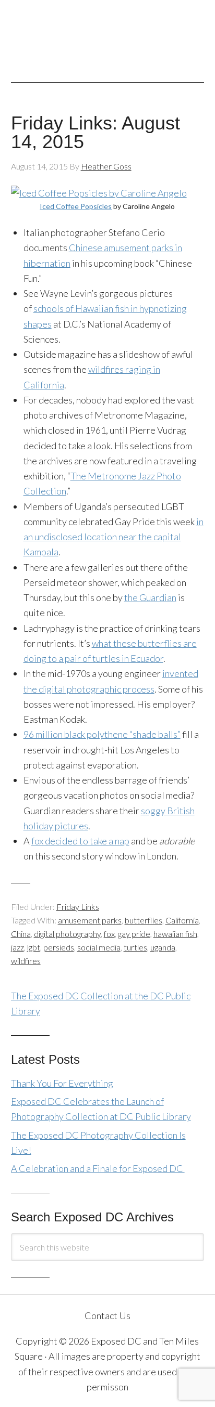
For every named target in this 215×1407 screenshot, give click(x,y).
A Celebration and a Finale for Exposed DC (98, 1168)
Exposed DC (108, 35)
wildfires (26, 961)
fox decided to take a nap (80, 840)
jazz (17, 947)
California (182, 920)
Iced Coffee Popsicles (76, 206)
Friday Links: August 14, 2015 (95, 132)
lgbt (33, 947)
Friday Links (77, 906)
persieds (58, 947)
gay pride (134, 934)
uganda (162, 947)
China (21, 934)
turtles (135, 947)
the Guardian (150, 597)
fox (109, 934)
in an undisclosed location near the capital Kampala (113, 537)
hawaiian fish (175, 934)
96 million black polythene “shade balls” (102, 734)
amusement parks (90, 920)
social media (99, 947)
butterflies (143, 920)
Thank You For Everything (62, 1083)
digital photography (67, 934)
